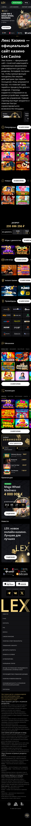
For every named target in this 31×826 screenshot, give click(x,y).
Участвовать (6, 27)
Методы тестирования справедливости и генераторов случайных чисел (15, 668)
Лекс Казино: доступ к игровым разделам (13, 694)
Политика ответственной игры (12, 641)
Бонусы (5, 632)
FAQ (4, 627)
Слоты (4, 7)
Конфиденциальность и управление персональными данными (14, 684)
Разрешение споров (9, 663)
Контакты (6, 623)
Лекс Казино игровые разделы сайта (12, 698)
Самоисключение (8, 636)
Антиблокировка (8, 659)
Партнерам (6, 689)
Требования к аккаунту (10, 645)
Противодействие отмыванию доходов (15, 674)
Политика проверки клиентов (12, 678)
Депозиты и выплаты (9, 650)
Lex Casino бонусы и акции (9, 699)
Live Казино (14, 7)
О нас (4, 618)
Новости (5, 614)
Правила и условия (9, 654)
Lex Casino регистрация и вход (10, 696)
